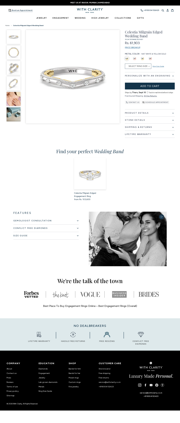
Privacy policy (13, 391)
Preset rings (74, 378)
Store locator (105, 369)
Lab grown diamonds (48, 382)
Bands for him (75, 369)
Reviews (10, 382)
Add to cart (149, 86)
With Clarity (17, 404)
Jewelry (42, 378)
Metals (41, 387)
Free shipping (104, 373)
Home (7, 25)
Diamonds (43, 369)
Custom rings (75, 382)
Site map (10, 395)
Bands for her (74, 373)
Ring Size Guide (158, 66)
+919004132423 (106, 387)
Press (9, 378)
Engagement (44, 373)
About (9, 369)
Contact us (134, 102)
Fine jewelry (74, 387)
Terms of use (12, 387)
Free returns (104, 378)
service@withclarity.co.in (110, 382)
